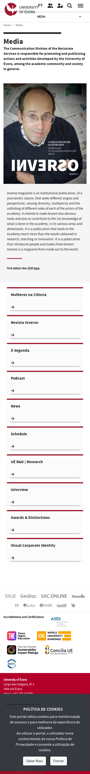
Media (41, 17)
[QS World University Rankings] (54, 636)
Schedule (19, 434)
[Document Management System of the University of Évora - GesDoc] (28, 596)
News (15, 406)
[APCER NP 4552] (11, 663)
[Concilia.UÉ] (59, 649)
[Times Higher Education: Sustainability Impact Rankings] (22, 649)
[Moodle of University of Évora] (78, 596)
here (36, 268)
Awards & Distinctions (30, 517)
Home (7, 25)
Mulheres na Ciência (28, 295)
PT (40, 6)
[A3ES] (59, 622)
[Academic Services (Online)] (54, 596)
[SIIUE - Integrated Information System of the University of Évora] (10, 596)
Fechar (58, 761)
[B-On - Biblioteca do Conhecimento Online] (73, 605)
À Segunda (20, 350)
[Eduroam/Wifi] (61, 605)
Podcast (18, 378)
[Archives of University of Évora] (46, 605)
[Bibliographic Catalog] (29, 605)
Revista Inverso (24, 322)
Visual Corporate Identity (33, 545)
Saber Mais (34, 761)
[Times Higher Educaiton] (18, 636)
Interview (19, 490)
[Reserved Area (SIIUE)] (60, 6)
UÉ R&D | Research (27, 462)
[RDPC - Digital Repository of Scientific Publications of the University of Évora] (16, 605)
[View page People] (50, 6)
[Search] (70, 6)
